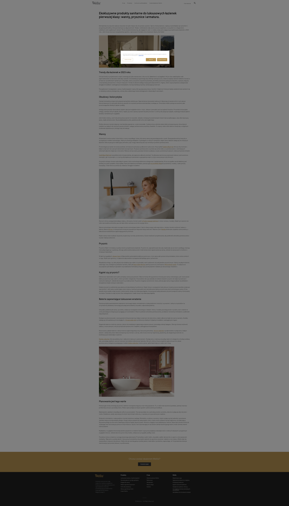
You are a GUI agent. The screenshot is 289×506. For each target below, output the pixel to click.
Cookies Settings (127, 59)
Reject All (151, 59)
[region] (145, 57)
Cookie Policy (141, 55)
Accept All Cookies (162, 59)
